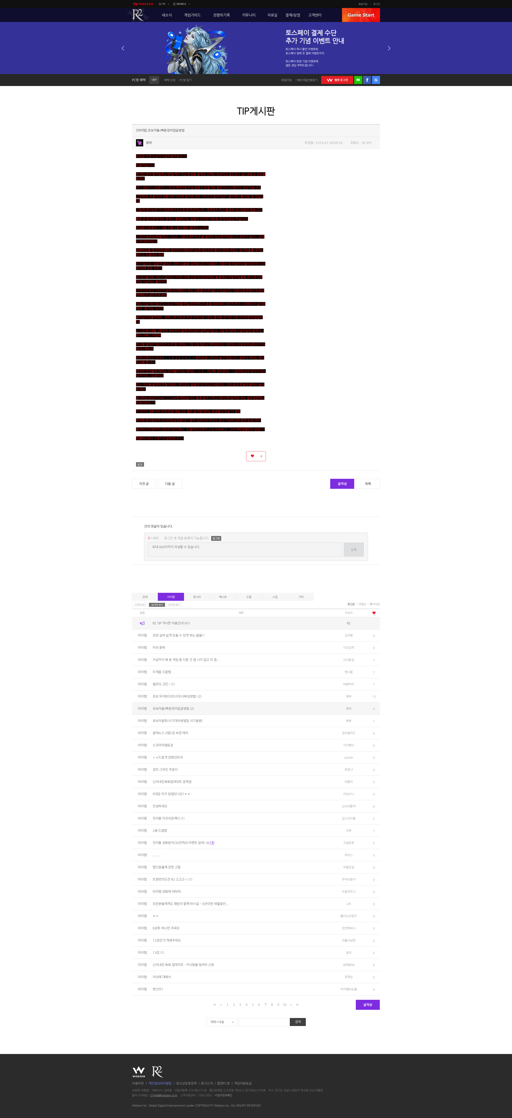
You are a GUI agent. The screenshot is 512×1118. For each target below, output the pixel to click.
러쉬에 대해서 (162, 977)
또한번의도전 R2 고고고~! (172, 879)
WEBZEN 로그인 (337, 80)
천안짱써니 (349, 928)
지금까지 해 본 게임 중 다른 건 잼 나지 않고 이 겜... (186, 660)
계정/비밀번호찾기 (307, 80)
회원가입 (363, 4)
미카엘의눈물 (348, 989)
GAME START (361, 15)
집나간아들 (349, 818)
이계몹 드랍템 (162, 672)
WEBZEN (138, 1072)
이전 (123, 48)
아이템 (171, 596)
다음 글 (170, 484)
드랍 (248, 596)
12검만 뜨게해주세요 (167, 940)
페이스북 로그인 (367, 80)
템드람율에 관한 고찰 (167, 867)
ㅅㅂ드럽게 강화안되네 (168, 757)
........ (156, 855)
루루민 (349, 977)
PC (164, 4)
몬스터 (197, 596)
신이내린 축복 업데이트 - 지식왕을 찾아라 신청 (183, 965)
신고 (140, 464)
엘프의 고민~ (164, 684)
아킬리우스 (349, 891)
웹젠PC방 (223, 1083)
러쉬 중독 (159, 647)
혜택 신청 (169, 80)
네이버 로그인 (358, 80)
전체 (144, 596)
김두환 (349, 635)
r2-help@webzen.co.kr (163, 1095)
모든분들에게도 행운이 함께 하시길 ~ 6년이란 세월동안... (190, 904)
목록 (368, 484)
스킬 (274, 596)
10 (284, 1005)
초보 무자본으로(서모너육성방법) (177, 696)
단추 (348, 830)
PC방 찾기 (185, 80)
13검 (158, 952)
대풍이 (349, 781)
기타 (300, 596)
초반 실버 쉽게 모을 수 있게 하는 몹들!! (179, 635)
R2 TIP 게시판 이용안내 (171, 623)
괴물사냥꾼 (349, 940)
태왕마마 (348, 684)
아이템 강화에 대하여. (167, 891)
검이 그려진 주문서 (165, 769)
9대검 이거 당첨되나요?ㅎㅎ (171, 794)
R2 (138, 15)
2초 (348, 903)
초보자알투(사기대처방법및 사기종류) (178, 721)
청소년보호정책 (186, 1083)
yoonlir (348, 757)
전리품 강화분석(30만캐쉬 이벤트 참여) (181, 843)
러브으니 (348, 794)
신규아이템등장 (163, 745)
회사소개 (207, 1083)
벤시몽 (349, 672)
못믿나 (349, 769)
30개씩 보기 (157, 604)
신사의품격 (349, 806)
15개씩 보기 (140, 604)
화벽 (149, 143)
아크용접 (348, 659)
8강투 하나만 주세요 (166, 928)
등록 (354, 550)
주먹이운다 (349, 879)
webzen (143, 4)
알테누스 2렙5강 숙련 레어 (170, 733)
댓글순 (362, 604)
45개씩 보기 (174, 604)
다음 (389, 48)
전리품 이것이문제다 (168, 818)
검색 (298, 1022)
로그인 (376, 4)
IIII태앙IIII (348, 964)
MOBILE (181, 4)
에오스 (349, 855)
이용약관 (138, 1083)
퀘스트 (223, 596)
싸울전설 (348, 867)
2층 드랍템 (160, 830)
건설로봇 (348, 842)
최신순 (351, 604)
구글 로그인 (376, 80)
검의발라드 (349, 733)
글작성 (342, 484)
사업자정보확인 (223, 1095)
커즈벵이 (348, 745)
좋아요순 (375, 604)
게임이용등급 (243, 1083)
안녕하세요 (160, 806)
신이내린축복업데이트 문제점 (172, 782)
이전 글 (144, 484)
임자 (348, 952)
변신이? (158, 989)
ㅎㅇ (155, 916)
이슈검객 (348, 647)
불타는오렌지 (348, 916)
